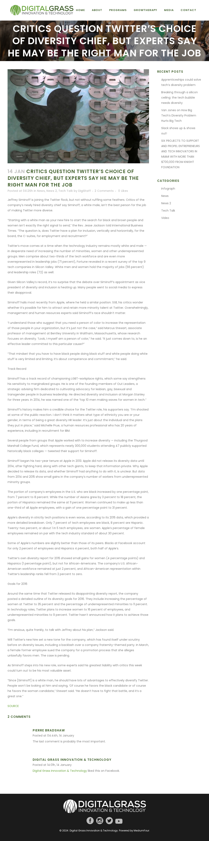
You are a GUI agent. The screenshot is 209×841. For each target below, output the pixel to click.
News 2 (51, 191)
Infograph (168, 189)
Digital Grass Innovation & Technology (72, 760)
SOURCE (13, 706)
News (41, 191)
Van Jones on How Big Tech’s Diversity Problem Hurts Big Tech (178, 115)
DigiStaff (84, 191)
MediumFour (141, 830)
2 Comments (104, 191)
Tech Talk (65, 191)
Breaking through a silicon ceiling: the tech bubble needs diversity (179, 97)
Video (165, 218)
